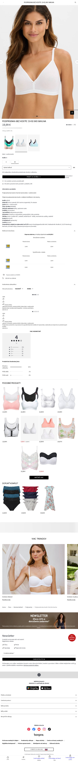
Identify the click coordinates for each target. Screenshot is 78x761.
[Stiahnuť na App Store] (46, 688)
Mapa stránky (40, 740)
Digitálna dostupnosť (8, 743)
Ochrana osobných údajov (10, 740)
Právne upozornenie (24, 743)
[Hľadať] (75, 2)
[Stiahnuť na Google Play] (33, 688)
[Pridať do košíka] (72, 112)
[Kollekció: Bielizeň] (33, 569)
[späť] (3, 2)
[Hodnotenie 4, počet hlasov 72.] (69, 125)
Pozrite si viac (6, 600)
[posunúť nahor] (39, 674)
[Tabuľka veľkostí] (74, 167)
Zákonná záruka (55, 743)
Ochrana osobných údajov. (31, 665)
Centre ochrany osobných (55, 740)
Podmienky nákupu (27, 740)
